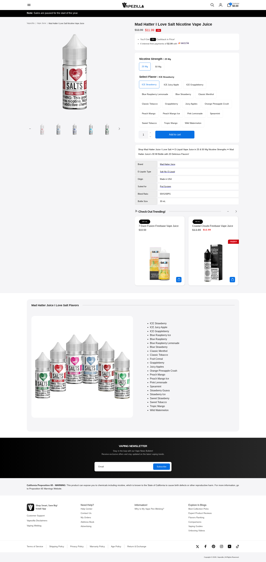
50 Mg (158, 66)
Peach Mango (148, 113)
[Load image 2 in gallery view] (58, 128)
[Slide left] (30, 129)
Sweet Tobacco (149, 123)
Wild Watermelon (193, 123)
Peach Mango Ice (171, 113)
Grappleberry (171, 104)
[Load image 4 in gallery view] (91, 128)
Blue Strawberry (183, 94)
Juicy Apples (191, 104)
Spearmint (215, 113)
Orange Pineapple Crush (217, 104)
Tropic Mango (170, 123)
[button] (28, 5)
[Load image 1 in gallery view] (42, 128)
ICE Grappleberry (194, 84)
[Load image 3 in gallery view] (75, 128)
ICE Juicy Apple (171, 84)
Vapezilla (220, 557)
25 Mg (145, 66)
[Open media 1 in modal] (74, 70)
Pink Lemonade (195, 113)
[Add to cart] (178, 279)
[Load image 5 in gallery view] (107, 128)
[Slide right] (119, 129)
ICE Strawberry (149, 84)
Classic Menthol (206, 94)
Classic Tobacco (150, 104)
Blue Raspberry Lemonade (155, 94)
